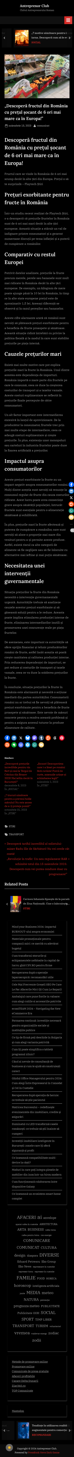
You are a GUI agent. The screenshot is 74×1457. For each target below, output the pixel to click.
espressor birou (26, 1271)
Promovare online (23, 1366)
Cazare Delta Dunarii (25, 1381)
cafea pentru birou (30, 1235)
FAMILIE (26, 1278)
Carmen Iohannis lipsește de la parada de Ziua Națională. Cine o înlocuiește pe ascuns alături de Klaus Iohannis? (46, 901)
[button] (7, 738)
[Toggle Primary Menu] (68, 20)
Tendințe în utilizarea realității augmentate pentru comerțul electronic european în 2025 (46, 1428)
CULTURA (49, 1247)
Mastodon (18, 1411)
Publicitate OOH (28, 1313)
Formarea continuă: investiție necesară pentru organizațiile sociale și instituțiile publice (36, 1025)
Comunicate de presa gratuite (30, 1371)
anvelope (49, 1218)
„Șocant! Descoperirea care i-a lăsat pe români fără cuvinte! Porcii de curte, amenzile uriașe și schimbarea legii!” (51, 771)
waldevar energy (39, 1333)
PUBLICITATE (50, 1306)
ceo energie (46, 1235)
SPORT (28, 1319)
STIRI (12, 826)
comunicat (43, 125)
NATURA (31, 1299)
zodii (36, 1340)
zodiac (53, 1333)
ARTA (21, 1229)
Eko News (24, 1266)
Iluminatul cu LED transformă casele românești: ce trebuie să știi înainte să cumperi (35, 1128)
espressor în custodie (44, 1271)
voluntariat (55, 1326)
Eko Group (48, 1261)
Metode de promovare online (30, 1361)
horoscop (22, 1285)
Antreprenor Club (34, 6)
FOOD (41, 1278)
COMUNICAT (28, 1247)
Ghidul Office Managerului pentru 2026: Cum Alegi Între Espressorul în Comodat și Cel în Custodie (37, 1083)
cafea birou (50, 1230)
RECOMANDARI (31, 1435)
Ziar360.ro (19, 1385)
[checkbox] (9, 1447)
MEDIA (33, 1292)
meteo (47, 1292)
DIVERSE (49, 1255)
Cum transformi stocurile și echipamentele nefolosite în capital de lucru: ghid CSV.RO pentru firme (36, 960)
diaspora (32, 1255)
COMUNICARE (36, 1240)
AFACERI (26, 1217)
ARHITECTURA (48, 1224)
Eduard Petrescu (28, 1261)
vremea (22, 1332)
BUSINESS (36, 1229)
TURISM (42, 1326)
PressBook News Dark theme (43, 1452)
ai (39, 1216)
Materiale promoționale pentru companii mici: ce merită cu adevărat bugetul (35, 943)
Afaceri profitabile (23, 1376)
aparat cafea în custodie (27, 1224)
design (20, 1255)
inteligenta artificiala (46, 1286)
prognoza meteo (27, 1306)
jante (22, 1293)
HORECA (51, 1278)
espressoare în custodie (44, 1266)
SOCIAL (28, 42)
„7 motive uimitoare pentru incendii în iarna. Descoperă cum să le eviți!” (48, 35)
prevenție (45, 1300)
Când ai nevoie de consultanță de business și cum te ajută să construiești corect (36, 1066)
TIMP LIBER (43, 1319)
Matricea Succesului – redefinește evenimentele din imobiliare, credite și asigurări (36, 1111)
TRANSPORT (16, 834)
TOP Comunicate (22, 1390)
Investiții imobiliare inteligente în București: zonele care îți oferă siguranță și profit (33, 1145)
